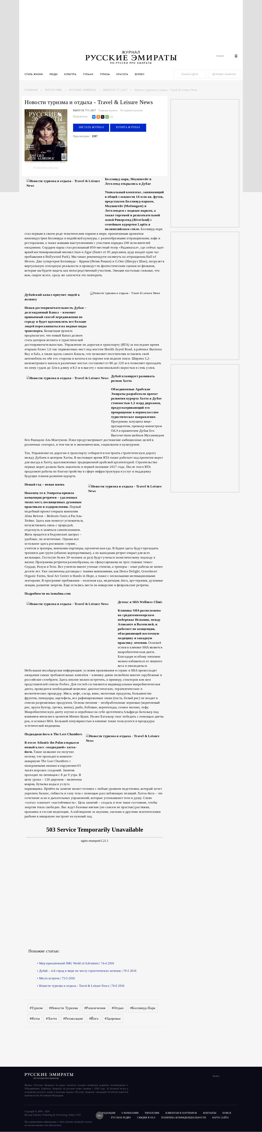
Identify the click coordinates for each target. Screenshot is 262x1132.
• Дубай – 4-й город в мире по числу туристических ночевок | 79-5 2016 (87, 970)
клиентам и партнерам (181, 1113)
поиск (227, 1113)
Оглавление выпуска (45, 167)
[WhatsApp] (107, 117)
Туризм (105, 74)
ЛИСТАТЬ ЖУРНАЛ (91, 127)
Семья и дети (189, 74)
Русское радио (121, 1117)
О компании (130, 1113)
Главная (31, 90)
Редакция (108, 1113)
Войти (216, 1076)
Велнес (140, 74)
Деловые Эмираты (224, 74)
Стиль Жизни (34, 74)
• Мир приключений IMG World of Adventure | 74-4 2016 (75, 963)
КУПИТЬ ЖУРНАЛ (128, 127)
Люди (53, 74)
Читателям (53, 90)
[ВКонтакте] (94, 117)
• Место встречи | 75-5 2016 (56, 978)
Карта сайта (220, 1117)
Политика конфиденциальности (183, 1117)
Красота (122, 74)
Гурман (88, 74)
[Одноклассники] (98, 117)
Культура (70, 74)
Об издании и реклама (131, 110)
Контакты (209, 1113)
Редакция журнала (108, 110)
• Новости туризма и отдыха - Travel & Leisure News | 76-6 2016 (80, 985)
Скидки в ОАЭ (146, 1117)
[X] (102, 117)
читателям (152, 1113)
